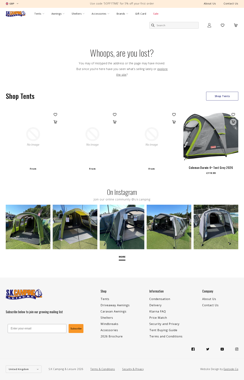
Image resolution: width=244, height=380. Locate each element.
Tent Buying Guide (163, 330)
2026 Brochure (112, 336)
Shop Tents (222, 96)
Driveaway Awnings (115, 305)
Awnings (56, 13)
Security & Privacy (133, 369)
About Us (210, 3)
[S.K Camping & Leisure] (15, 14)
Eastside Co (231, 369)
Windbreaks (109, 324)
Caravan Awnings (113, 311)
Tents (37, 13)
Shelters (77, 13)
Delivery (155, 305)
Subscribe (76, 328)
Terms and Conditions (166, 336)
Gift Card (140, 13)
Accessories (99, 13)
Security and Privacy (164, 324)
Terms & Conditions (102, 369)
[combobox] (174, 25)
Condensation (159, 299)
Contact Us (231, 3)
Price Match (158, 318)
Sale (155, 13)
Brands (120, 13)
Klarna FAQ (157, 311)
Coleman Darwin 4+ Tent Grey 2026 (211, 168)
